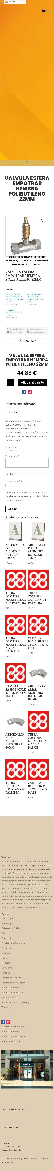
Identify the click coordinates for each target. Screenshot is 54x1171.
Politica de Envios (10, 987)
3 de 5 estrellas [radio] (11, 450)
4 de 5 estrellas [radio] (13, 450)
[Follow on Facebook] (24, 392)
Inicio (4, 957)
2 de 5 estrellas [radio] (9, 450)
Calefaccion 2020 (10, 928)
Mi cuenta (6, 962)
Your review (12, 456)
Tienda (5, 1007)
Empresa (5, 952)
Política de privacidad (12, 992)
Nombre (10, 474)
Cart (3, 933)
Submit (12, 509)
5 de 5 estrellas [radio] (16, 450)
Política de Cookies (11, 977)
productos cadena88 (20, 256)
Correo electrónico (15, 481)
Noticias (5, 972)
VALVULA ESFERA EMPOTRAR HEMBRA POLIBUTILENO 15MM (14, 296)
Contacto (6, 948)
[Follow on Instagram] (30, 392)
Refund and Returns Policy (15, 1002)
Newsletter (7, 967)
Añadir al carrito (32, 382)
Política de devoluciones (14, 982)
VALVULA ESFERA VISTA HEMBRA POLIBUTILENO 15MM (35, 296)
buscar (5, 144)
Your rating (11, 447)
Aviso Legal (7, 918)
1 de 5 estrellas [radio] (6, 450)
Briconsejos (7, 923)
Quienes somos (9, 997)
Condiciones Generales (13, 943)
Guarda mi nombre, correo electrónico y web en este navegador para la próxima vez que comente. (26, 496)
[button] (41, 220)
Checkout (6, 938)
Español (12, 2)
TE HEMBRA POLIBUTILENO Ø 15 (13, 311)
